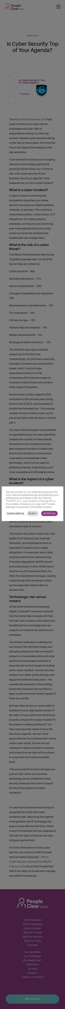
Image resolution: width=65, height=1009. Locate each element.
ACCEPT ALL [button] (49, 513)
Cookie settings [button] (15, 513)
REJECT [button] (33, 513)
